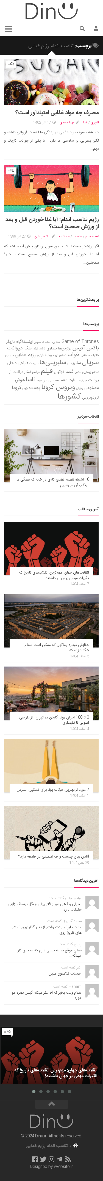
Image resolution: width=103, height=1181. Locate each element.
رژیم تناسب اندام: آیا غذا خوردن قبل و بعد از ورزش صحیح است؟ (52, 223)
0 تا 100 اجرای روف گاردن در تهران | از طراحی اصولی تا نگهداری (54, 720)
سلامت (77, 236)
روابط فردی (44, 355)
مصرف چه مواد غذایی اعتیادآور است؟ (57, 112)
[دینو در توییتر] (43, 1159)
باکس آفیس (86, 348)
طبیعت (33, 363)
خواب (74, 354)
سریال (90, 362)
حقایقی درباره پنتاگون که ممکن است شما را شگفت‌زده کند (56, 648)
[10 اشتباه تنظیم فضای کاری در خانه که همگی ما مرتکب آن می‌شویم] (51, 455)
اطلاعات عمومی (42, 342)
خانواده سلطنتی (90, 355)
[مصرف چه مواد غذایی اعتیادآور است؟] (51, 82)
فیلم (47, 371)
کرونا (16, 388)
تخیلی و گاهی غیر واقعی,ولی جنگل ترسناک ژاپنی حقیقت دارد (45, 907)
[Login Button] (96, 29)
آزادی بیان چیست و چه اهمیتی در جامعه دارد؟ (53, 856)
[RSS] (68, 1159)
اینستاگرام (24, 342)
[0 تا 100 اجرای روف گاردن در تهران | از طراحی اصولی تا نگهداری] (51, 693)
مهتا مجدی (67, 122)
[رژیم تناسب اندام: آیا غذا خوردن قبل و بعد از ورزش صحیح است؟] (51, 188)
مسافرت (74, 380)
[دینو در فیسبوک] (35, 1159)
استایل (56, 342)
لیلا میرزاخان (42, 236)
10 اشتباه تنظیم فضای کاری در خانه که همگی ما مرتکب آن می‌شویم (52, 482)
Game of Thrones (80, 342)
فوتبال (59, 371)
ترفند (42, 348)
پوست (34, 388)
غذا (85, 122)
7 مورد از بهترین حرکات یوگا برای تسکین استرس (53, 790)
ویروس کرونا (58, 387)
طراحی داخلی (17, 363)
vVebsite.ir (63, 1167)
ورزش (79, 388)
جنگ (28, 348)
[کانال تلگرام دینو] (59, 1159)
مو (45, 380)
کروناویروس (90, 398)
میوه (39, 380)
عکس (78, 372)
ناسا (30, 380)
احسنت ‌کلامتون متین (65, 973)
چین (25, 388)
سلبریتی (74, 363)
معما (63, 380)
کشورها (69, 397)
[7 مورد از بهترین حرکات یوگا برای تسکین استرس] (51, 765)
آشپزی (95, 122)
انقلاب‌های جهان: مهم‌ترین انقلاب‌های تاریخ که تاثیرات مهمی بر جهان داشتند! (54, 575)
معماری (53, 380)
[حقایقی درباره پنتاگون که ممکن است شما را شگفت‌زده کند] (51, 621)
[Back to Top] (51, 1104)
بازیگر (10, 341)
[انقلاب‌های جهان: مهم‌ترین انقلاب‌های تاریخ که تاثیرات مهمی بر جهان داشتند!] (51, 548)
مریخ (84, 380)
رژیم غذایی (25, 355)
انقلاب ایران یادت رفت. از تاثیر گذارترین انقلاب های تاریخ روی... (46, 930)
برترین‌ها (64, 348)
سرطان (9, 355)
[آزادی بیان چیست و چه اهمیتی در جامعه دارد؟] (51, 832)
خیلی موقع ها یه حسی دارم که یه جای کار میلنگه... (50, 953)
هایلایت (64, 236)
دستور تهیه (59, 355)
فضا (69, 371)
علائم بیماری (90, 372)
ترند (36, 348)
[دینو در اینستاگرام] (51, 1159)
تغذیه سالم (92, 236)
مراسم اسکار (32, 372)
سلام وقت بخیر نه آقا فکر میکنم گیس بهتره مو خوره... (47, 995)
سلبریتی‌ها (53, 362)
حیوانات (15, 348)
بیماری (51, 348)
